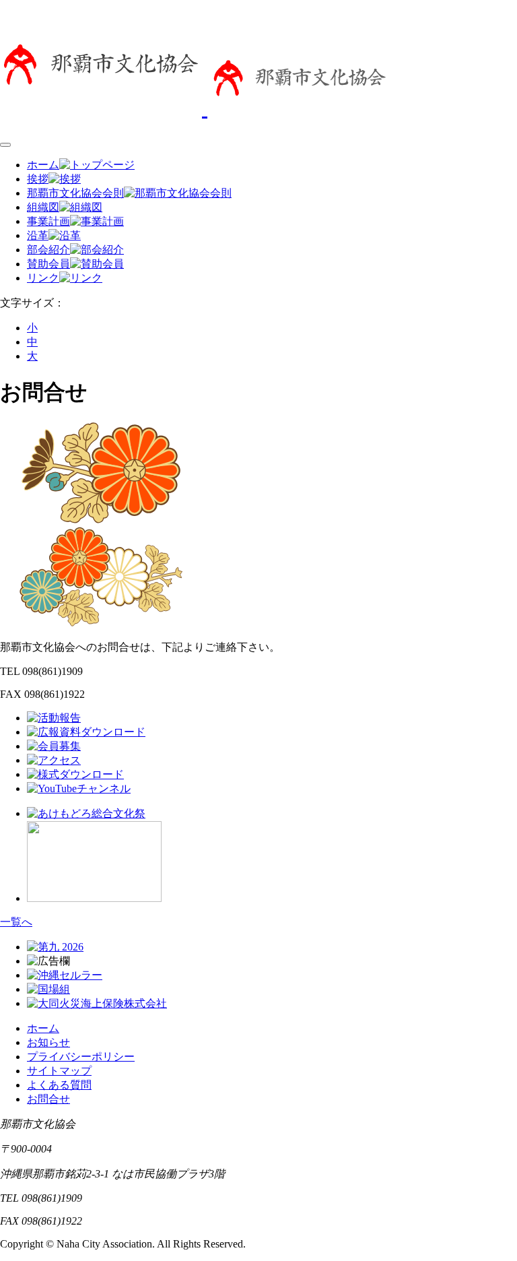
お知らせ (48, 1042)
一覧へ (16, 922)
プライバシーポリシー (81, 1056)
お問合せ (48, 1099)
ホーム (43, 1028)
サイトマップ (59, 1070)
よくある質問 (59, 1085)
